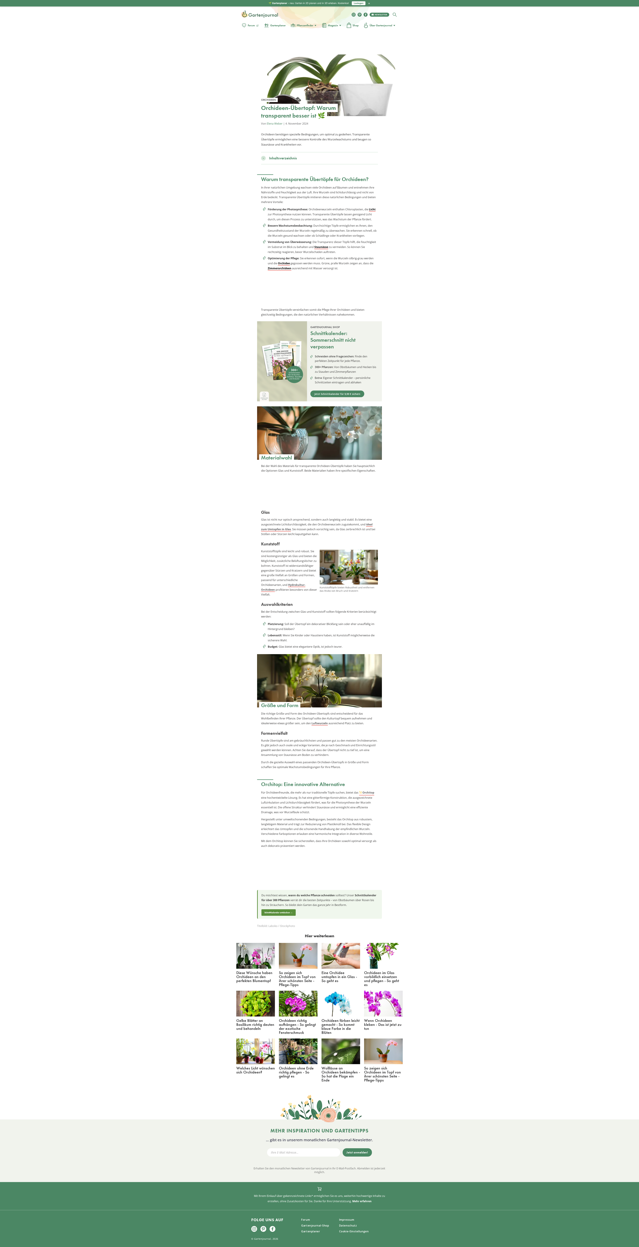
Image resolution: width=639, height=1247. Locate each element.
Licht (372, 209)
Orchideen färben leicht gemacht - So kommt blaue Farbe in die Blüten (340, 1026)
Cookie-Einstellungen (354, 1231)
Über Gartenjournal (381, 25)
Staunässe (321, 247)
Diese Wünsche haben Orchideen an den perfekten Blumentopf (254, 976)
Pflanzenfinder (305, 25)
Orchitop (368, 792)
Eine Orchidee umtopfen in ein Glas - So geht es (339, 976)
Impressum (346, 1220)
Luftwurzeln (320, 723)
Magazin (333, 25)
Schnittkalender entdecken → (278, 912)
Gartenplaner (278, 25)
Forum (251, 25)
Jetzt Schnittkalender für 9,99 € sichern (337, 394)
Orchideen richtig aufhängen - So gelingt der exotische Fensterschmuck (297, 1026)
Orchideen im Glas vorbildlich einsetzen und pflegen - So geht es (381, 978)
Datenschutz (348, 1225)
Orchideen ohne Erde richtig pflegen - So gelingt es (296, 1072)
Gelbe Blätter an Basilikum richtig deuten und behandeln (255, 1024)
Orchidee (284, 263)
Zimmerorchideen (279, 268)
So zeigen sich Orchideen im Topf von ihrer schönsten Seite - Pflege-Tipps (297, 978)
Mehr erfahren (362, 1201)
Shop (356, 25)
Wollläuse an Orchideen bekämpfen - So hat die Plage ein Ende (340, 1074)
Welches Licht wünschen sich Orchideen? (255, 1070)
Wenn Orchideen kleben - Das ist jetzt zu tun (383, 1024)
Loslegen (358, 3)
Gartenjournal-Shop (315, 1225)
